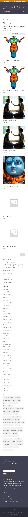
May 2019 (5, 308)
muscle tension (6, 427)
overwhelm (13, 430)
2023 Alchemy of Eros (9, 267)
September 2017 (7, 330)
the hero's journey (19, 444)
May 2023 (5, 289)
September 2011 (7, 385)
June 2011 (6, 391)
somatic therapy (18, 438)
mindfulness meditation (8, 425)
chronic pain (17, 397)
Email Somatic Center (9, 462)
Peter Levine (15, 433)
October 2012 (7, 377)
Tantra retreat (7, 282)
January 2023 (6, 294)
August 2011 (6, 388)
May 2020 (5, 297)
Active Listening (7, 273)
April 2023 (6, 292)
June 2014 (6, 366)
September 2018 (7, 322)
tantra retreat (19, 441)
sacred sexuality (6, 436)
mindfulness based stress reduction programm (13, 422)
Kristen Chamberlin (7, 414)
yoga (11, 449)
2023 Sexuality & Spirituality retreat (13, 265)
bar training (10, 397)
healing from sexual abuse (9, 408)
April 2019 (6, 311)
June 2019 (6, 305)
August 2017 (6, 333)
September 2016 (7, 349)
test (12, 444)
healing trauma (20, 408)
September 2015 (7, 355)
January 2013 (6, 374)
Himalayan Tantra (7, 411)
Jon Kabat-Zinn (16, 411)
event (19, 400)
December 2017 (7, 325)
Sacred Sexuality (7, 280)
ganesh (5, 403)
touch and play (6, 447)
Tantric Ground (6, 444)
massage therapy (7, 416)
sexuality (16, 436)
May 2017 (5, 336)
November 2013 (7, 369)
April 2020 (6, 300)
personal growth (7, 433)
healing (16, 403)
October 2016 (7, 347)
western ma (6, 449)
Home (4, 20)
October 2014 (7, 360)
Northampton (6, 430)
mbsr (14, 416)
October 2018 (7, 319)
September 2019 (7, 303)
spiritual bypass (6, 441)
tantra (13, 441)
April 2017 (6, 338)
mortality (17, 425)
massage (15, 414)
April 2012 (6, 382)
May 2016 (5, 352)
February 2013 (7, 371)
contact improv (6, 400)
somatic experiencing (8, 438)
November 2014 (7, 358)
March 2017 (6, 341)
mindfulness (19, 416)
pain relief (20, 430)
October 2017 (7, 327)
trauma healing (15, 447)
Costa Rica (14, 400)
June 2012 (6, 380)
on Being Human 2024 (9, 262)
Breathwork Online (8, 270)
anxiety (5, 397)
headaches (10, 403)
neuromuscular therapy (17, 427)
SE (12, 436)
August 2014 (6, 363)
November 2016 (7, 344)
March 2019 (6, 314)
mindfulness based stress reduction (11, 419)
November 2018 (7, 316)
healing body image (7, 405)
